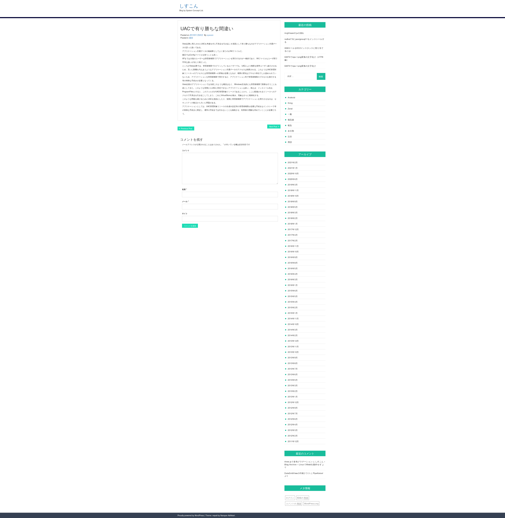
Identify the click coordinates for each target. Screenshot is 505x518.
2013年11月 (293, 346)
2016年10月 (293, 251)
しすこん (188, 6)
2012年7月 (293, 413)
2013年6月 (293, 374)
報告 (191, 37)
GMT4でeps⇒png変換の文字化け (300, 65)
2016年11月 (293, 246)
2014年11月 (293, 318)
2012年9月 (293, 407)
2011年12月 (293, 441)
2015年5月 (293, 296)
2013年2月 (293, 391)
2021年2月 (293, 162)
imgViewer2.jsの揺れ (294, 33)
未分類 (291, 130)
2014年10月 (293, 324)
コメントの (293, 503)
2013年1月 (293, 396)
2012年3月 (293, 430)
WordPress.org (311, 503)
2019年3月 (293, 184)
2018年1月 (293, 223)
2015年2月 (293, 307)
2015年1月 (293, 313)
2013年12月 (293, 340)
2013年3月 (293, 385)
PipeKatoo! (318, 473)
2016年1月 (293, 285)
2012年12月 (293, 402)
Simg (290, 103)
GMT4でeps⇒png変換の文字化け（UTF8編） (303, 58)
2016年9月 (293, 257)
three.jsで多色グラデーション (298, 461)
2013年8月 (293, 363)
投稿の (302, 497)
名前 (184, 189)
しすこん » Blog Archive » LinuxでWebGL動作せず (304, 463)
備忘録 (291, 119)
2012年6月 (293, 419)
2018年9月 (293, 201)
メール (185, 201)
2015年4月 (293, 301)
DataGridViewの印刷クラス (297, 473)
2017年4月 (293, 234)
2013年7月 (293, 368)
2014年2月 (293, 335)
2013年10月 (293, 352)
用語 (290, 142)
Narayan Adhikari (227, 515)
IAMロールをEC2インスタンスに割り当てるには (304, 49)
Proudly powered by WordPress (191, 515)
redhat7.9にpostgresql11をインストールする (304, 40)
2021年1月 (293, 167)
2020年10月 (293, 173)
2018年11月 (293, 190)
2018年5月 (293, 207)
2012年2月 (293, 435)
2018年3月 (293, 212)
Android (291, 97)
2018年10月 (293, 195)
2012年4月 (293, 424)
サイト (185, 213)
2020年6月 (293, 179)
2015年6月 (293, 290)
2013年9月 (293, 357)
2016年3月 (293, 279)
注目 (290, 136)
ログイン (290, 497)
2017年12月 (293, 229)
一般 (290, 114)
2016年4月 (293, 273)
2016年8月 (293, 262)
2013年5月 (293, 379)
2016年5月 (293, 268)
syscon (210, 35)
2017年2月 (293, 240)
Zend (290, 108)
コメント (185, 150)
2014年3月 (293, 329)
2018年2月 (293, 218)
